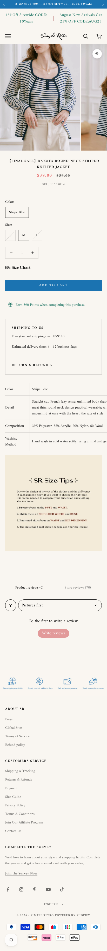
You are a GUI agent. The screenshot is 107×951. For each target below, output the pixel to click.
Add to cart (53, 285)
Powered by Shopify (72, 915)
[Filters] (10, 605)
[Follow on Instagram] (21, 889)
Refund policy (15, 745)
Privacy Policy (15, 805)
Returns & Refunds (18, 779)
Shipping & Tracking (20, 771)
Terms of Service (17, 736)
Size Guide (13, 797)
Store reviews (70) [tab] (78, 587)
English (51, 904)
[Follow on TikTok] (61, 889)
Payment (11, 788)
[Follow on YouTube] (48, 889)
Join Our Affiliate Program (24, 822)
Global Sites (13, 728)
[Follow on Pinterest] (34, 889)
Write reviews (53, 633)
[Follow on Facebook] (7, 889)
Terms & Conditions (20, 814)
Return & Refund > (32, 365)
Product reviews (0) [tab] (29, 587)
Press (8, 719)
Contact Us (13, 831)
